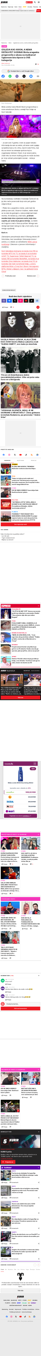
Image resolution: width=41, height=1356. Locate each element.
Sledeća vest (31, 276)
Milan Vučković (6, 63)
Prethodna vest (10, 276)
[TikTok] (31, 301)
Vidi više (20, 1290)
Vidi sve (20, 697)
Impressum (18, 1309)
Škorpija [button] (32, 1269)
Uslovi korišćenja (27, 1312)
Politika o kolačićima (28, 1309)
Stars (10, 43)
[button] (36, 64)
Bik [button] (6, 1269)
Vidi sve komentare (20, 1008)
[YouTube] (26, 301)
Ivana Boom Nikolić (8, 290)
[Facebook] (9, 301)
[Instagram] (20, 301)
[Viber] (4, 301)
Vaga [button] (27, 1269)
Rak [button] (15, 1269)
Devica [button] (23, 1269)
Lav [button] (18, 1269)
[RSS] (32, 455)
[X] (15, 301)
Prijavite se (9, 1162)
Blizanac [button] (10, 1269)
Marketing (5, 1309)
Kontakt (11, 1309)
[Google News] (37, 301)
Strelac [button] (38, 1269)
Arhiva (37, 1309)
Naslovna (4, 43)
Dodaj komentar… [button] (12, 1004)
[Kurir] (4, 2)
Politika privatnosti (15, 1312)
